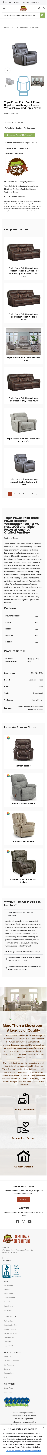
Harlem (26, 1416)
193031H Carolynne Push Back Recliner (23, 880)
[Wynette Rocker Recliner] (23, 787)
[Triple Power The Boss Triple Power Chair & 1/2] (23, 422)
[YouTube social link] (10, 2)
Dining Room (8, 1288)
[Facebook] (17, 1217)
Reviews (7, 1364)
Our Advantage (9, 1360)
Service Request (10, 1324)
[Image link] (17, 167)
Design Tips (8, 1383)
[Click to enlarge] (7, 70)
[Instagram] (23, 1217)
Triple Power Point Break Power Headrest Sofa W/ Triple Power (23, 399)
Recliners (35, 27)
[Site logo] (23, 8)
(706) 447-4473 (30, 142)
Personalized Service (22, 1132)
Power (29, 186)
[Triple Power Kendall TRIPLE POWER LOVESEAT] (23, 341)
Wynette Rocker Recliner (23, 803)
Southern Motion (11, 113)
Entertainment (9, 1292)
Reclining (25, 189)
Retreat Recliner (23, 765)
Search (42, 15)
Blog (5, 1372)
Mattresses (8, 1305)
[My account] (39, 8)
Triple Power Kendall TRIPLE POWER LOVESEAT (23, 359)
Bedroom (7, 1284)
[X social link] (15, 122)
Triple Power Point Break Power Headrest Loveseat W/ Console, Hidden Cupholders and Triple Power (23, 272)
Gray (17, 186)
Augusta (29, 1410)
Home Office (8, 1297)
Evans (17, 1413)
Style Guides (8, 1387)
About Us (7, 1351)
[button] (5, 54)
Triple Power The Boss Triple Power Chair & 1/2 (23, 440)
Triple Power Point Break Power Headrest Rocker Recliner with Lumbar (23, 482)
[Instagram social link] (6, 2)
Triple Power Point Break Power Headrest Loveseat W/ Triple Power (23, 317)
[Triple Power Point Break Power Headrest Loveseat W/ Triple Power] (23, 298)
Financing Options (10, 1320)
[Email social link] (18, 122)
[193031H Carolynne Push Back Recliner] (23, 863)
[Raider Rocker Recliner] (23, 825)
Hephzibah (17, 1416)
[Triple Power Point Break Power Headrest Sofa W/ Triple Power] (23, 382)
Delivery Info (8, 1316)
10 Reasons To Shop (11, 1355)
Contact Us (8, 1336)
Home (6, 27)
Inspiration (9, 1379)
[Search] (44, 8)
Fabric (12, 186)
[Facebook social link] (3, 2)
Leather (23, 186)
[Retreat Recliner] (23, 749)
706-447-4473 (7, 1255)
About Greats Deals (13, 1347)
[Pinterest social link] (21, 122)
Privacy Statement (11, 1328)
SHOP (6, 1276)
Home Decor (8, 1301)
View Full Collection (14, 153)
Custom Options (22, 1161)
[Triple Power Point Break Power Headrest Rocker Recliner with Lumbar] (23, 463)
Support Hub (8, 1340)
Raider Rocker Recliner (23, 841)
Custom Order (9, 1368)
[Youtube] (29, 1217)
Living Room (24, 27)
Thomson (17, 1419)
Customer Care (11, 1311)
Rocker (32, 189)
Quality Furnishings (23, 1104)
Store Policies (9, 1332)
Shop (14, 27)
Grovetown (25, 1413)
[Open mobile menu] (4, 8)
